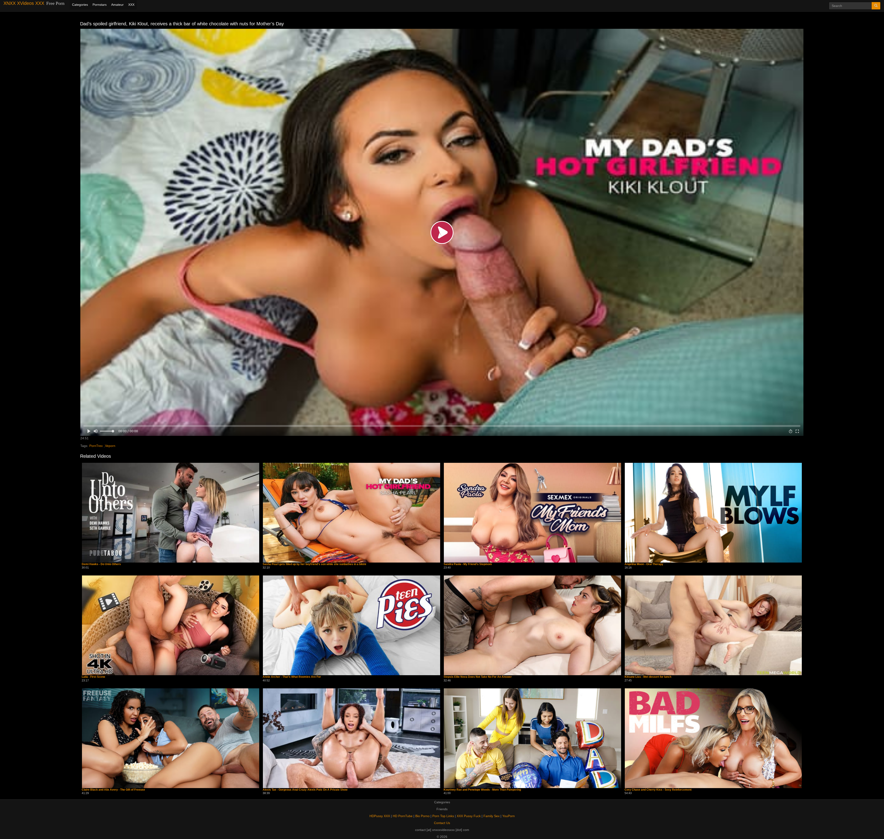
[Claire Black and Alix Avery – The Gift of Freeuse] (170, 738)
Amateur (117, 4)
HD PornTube (403, 816)
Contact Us (442, 823)
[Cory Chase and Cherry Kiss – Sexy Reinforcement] (713, 738)
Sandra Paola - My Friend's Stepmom (468, 564)
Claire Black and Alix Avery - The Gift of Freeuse (113, 789)
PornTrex (96, 446)
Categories (80, 4)
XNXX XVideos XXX (23, 3)
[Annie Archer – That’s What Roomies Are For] (351, 625)
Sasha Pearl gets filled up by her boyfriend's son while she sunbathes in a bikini (314, 564)
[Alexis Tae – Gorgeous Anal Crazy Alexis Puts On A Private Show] (351, 738)
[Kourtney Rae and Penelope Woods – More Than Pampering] (532, 738)
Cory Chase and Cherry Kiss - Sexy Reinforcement (658, 789)
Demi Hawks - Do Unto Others (101, 564)
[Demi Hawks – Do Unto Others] (170, 513)
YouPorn (508, 816)
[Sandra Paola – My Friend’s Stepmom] (532, 513)
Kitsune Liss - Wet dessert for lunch (648, 676)
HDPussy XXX (379, 816)
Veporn (110, 446)
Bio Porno (422, 816)
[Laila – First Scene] (170, 625)
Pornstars (100, 4)
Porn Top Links (443, 816)
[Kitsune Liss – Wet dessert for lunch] (713, 625)
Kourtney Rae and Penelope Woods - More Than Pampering (482, 789)
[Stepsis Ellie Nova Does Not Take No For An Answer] (532, 625)
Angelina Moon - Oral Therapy (644, 564)
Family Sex (491, 816)
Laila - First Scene (93, 676)
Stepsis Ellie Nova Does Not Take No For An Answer (478, 676)
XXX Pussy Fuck (469, 816)
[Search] (876, 6)
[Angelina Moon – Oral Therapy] (713, 513)
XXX (131, 4)
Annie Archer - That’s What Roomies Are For (292, 676)
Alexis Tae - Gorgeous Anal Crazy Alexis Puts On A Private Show (305, 789)
